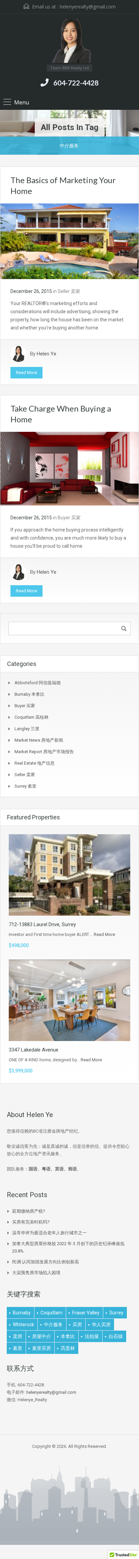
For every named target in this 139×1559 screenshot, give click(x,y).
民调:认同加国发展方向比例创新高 (45, 1261)
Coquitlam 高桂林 (32, 717)
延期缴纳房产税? (28, 1211)
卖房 (17, 1336)
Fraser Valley (86, 1312)
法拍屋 (92, 1336)
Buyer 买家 (69, 517)
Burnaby (22, 1312)
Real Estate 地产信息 (35, 763)
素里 (17, 1348)
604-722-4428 (76, 82)
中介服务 (53, 1324)
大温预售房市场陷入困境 (36, 1272)
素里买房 (41, 1348)
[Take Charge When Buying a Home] (69, 468)
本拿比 (68, 1336)
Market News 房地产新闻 (39, 740)
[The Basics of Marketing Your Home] (69, 241)
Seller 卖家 (69, 291)
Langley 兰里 (27, 728)
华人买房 (101, 1324)
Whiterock (23, 1324)
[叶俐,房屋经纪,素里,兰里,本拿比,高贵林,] (69, 42)
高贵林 (68, 1348)
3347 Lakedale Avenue (33, 1050)
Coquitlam (51, 1312)
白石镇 (116, 1336)
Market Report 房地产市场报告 (44, 751)
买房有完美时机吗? (31, 1221)
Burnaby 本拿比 (30, 694)
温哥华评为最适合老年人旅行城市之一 (49, 1232)
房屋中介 (41, 1336)
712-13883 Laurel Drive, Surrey (42, 924)
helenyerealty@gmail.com (88, 6)
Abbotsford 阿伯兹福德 (38, 682)
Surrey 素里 (25, 786)
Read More (26, 372)
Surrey (116, 1312)
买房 (77, 1324)
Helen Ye (46, 354)
